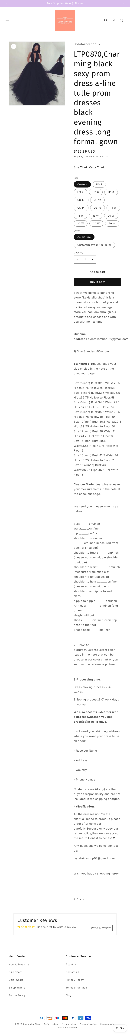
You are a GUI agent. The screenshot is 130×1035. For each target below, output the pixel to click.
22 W (80, 223)
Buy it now (97, 281)
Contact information (67, 1027)
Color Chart (96, 167)
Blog (68, 995)
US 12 (97, 199)
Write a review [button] (101, 928)
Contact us (72, 972)
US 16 (97, 207)
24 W (96, 223)
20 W (111, 215)
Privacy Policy (75, 979)
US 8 (111, 192)
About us (71, 964)
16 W (80, 215)
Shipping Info (17, 987)
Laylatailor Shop (31, 1024)
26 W (112, 223)
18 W (96, 215)
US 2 (99, 184)
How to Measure (19, 964)
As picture (84, 236)
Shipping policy (108, 1024)
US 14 (81, 207)
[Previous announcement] (6, 3)
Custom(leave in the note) (94, 244)
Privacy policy (69, 1024)
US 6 (96, 192)
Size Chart (80, 167)
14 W (113, 207)
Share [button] (80, 899)
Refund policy (51, 1024)
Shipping (78, 156)
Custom (82, 184)
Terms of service (88, 1024)
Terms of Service (76, 987)
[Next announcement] (123, 3)
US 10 (81, 199)
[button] (7, 20)
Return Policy (17, 995)
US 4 (80, 192)
